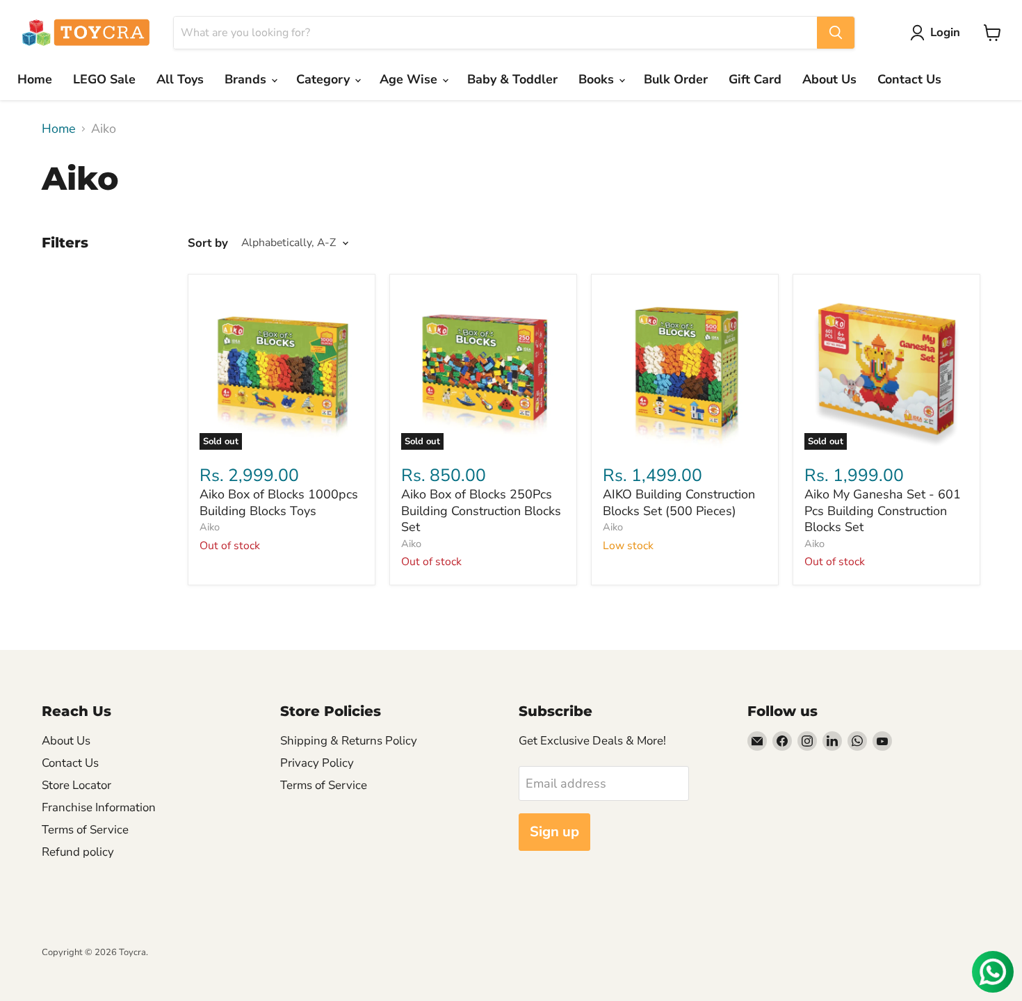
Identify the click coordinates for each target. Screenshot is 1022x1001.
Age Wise (410, 79)
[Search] (835, 33)
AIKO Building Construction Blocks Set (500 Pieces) (679, 502)
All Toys (180, 79)
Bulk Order (676, 79)
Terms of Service (85, 830)
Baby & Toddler (512, 79)
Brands (247, 79)
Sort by (208, 243)
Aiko (210, 527)
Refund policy (78, 852)
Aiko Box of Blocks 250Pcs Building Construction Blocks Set (481, 510)
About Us (829, 79)
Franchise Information (99, 807)
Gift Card (755, 79)
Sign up (554, 831)
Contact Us (909, 79)
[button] (938, 32)
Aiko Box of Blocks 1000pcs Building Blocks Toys (279, 502)
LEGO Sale (104, 79)
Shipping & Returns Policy (348, 741)
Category (324, 79)
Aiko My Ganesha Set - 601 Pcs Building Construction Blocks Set (882, 510)
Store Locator (76, 785)
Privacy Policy (317, 763)
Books (597, 79)
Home (34, 79)
